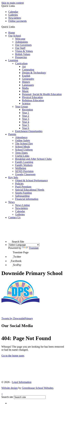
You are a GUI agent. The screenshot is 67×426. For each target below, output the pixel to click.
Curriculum (21, 63)
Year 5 (25, 125)
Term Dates (21, 152)
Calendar (13, 11)
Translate (34, 247)
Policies (19, 183)
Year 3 (25, 118)
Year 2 (25, 115)
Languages (28, 85)
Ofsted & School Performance (31, 180)
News (11, 202)
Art (24, 66)
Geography (28, 78)
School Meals (22, 146)
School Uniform (24, 149)
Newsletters (14, 17)
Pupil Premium (23, 186)
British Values (22, 54)
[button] (16, 27)
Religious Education (33, 100)
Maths (25, 88)
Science (26, 103)
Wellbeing (20, 168)
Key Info (13, 177)
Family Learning (24, 162)
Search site (7, 397)
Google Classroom (25, 174)
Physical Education (32, 97)
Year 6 (25, 128)
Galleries (13, 14)
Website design (9, 387)
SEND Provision (24, 171)
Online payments (17, 21)
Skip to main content (12, 2)
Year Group (21, 106)
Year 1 (25, 112)
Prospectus (21, 57)
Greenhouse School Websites (37, 387)
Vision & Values (24, 51)
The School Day (24, 143)
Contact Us (14, 217)
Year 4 (25, 121)
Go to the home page (12, 355)
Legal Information (21, 382)
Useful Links (22, 155)
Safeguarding (22, 195)
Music (25, 91)
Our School (14, 35)
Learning (13, 60)
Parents (12, 134)
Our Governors (23, 44)
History (26, 81)
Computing (28, 69)
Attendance (21, 137)
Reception (27, 109)
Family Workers (23, 165)
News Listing (22, 205)
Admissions (21, 41)
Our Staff (20, 48)
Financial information (26, 199)
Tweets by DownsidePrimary (17, 318)
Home (11, 32)
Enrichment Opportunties (28, 131)
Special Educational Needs (29, 189)
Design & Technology (34, 72)
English (26, 75)
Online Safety (22, 140)
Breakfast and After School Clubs (33, 158)
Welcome (20, 38)
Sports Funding (23, 192)
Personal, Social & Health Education (42, 94)
